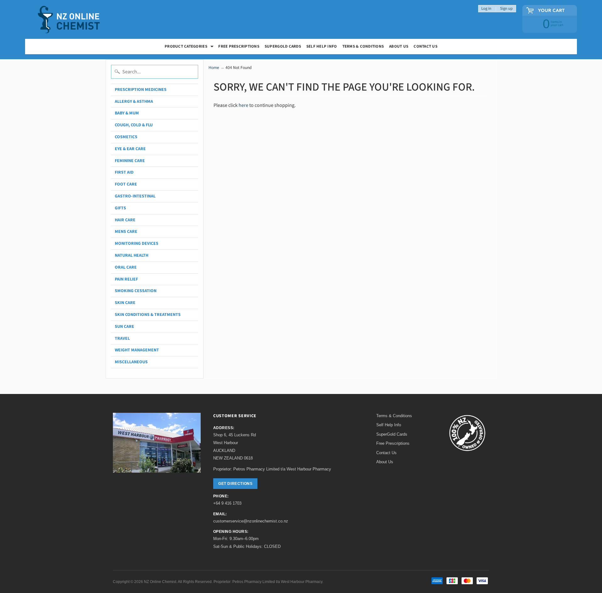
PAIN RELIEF (126, 279)
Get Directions (235, 483)
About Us (398, 46)
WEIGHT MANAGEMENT (137, 350)
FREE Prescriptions (238, 46)
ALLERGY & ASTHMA (134, 101)
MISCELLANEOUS (131, 362)
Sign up (506, 9)
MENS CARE (126, 231)
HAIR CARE (125, 220)
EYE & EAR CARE (130, 149)
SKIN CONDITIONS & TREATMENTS (148, 315)
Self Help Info (321, 46)
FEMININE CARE (130, 161)
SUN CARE (124, 326)
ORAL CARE (126, 267)
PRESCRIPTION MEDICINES (140, 90)
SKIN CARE (125, 303)
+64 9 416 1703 (227, 503)
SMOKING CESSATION (135, 291)
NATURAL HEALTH (131, 255)
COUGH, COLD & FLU (134, 125)
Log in (486, 9)
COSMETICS (126, 137)
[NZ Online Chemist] (69, 19)
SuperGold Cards (283, 46)
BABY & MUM (127, 113)
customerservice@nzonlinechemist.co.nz (250, 521)
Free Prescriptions (392, 443)
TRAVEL (122, 338)
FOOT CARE (126, 184)
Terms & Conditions (363, 46)
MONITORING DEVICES (136, 243)
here (243, 105)
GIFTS (120, 208)
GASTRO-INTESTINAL (135, 196)
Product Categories (190, 47)
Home (214, 68)
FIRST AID (124, 172)
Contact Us (425, 46)
